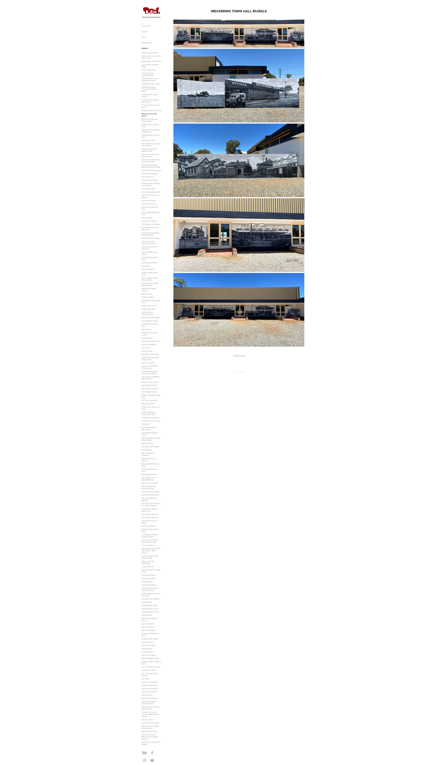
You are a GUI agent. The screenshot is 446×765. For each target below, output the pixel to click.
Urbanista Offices (148, 297)
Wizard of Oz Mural (148, 655)
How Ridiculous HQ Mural (151, 224)
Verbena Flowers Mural (150, 382)
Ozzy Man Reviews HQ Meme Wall (150, 228)
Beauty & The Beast (149, 645)
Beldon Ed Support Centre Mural (151, 396)
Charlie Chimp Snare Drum (151, 341)
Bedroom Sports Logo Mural (149, 273)
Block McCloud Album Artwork (149, 619)
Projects (145, 48)
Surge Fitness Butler (149, 221)
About (144, 37)
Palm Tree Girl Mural (149, 630)
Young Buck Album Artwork (148, 459)
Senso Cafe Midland (149, 344)
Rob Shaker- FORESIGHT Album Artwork (151, 378)
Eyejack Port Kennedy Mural (149, 258)
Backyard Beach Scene (150, 608)
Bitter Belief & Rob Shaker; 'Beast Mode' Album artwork (151, 550)
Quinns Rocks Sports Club (151, 192)
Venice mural (146, 329)
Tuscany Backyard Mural (150, 492)
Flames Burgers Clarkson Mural (151, 136)
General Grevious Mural (150, 723)
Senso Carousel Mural (149, 483)
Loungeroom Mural (148, 578)
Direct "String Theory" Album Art (149, 248)
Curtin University (148, 642)
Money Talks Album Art (150, 514)
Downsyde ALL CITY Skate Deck (151, 571)
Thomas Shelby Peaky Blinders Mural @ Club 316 (151, 166)
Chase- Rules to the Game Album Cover (151, 57)
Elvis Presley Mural (148, 526)
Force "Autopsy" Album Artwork (150, 674)
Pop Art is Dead (147, 719)
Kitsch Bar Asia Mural (149, 263)
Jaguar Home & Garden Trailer (150, 65)
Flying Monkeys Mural (149, 321)
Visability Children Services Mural (151, 662)
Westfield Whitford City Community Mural (150, 589)
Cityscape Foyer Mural (150, 180)
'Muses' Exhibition (148, 363)
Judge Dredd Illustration (150, 417)
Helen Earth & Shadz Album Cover (149, 428)
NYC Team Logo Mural (149, 400)
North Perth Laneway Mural (151, 170)
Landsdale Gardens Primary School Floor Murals (149, 89)
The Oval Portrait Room (150, 388)
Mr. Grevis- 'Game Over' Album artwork (150, 557)
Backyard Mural (147, 338)
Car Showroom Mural (149, 204)
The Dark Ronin (147, 695)
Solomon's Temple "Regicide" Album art (149, 242)
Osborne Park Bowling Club (150, 208)
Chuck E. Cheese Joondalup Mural (148, 74)
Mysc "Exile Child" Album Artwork (150, 196)
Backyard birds (147, 351)
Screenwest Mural (148, 545)
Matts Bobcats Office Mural (151, 61)
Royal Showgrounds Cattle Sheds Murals (151, 439)
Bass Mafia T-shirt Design (151, 238)
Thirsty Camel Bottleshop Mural (151, 213)
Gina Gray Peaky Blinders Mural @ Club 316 (151, 161)
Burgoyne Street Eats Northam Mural (149, 150)
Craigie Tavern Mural (149, 306)
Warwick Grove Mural (149, 385)
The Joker (145, 679)
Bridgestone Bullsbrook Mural (150, 634)
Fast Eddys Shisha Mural (150, 446)
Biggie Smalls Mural (149, 309)
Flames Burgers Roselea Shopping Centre (150, 234)
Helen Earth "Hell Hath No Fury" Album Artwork (151, 504)
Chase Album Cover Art (150, 517)
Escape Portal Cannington (151, 317)
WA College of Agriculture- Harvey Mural (151, 145)
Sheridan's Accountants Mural (150, 530)
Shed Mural (146, 424)
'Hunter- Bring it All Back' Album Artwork (151, 708)
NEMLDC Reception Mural (151, 84)
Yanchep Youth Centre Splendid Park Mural (150, 79)
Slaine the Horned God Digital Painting (150, 284)
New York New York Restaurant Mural (149, 487)
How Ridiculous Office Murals (150, 95)
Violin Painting (147, 450)
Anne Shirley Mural (148, 670)
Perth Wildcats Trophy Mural (149, 325)
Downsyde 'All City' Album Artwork (151, 743)
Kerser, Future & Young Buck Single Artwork (150, 541)
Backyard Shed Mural (149, 698)
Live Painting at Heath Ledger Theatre (149, 535)
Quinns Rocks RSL (148, 189)
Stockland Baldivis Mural (150, 658)
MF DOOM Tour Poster (150, 731)
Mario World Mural (148, 269)
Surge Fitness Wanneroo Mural (150, 408)
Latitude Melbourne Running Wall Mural (149, 413)
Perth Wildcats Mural (149, 392)
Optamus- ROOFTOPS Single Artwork (150, 367)
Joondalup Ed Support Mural (150, 434)
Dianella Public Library (149, 639)
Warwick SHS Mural (148, 404)
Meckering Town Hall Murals (149, 115)
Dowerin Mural (147, 218)
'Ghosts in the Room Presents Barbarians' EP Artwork (150, 714)
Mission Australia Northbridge (148, 562)
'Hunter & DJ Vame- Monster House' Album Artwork (150, 737)
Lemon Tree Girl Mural (150, 682)
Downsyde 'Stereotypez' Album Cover (150, 101)
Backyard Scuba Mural (150, 53)
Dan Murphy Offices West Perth (151, 301)
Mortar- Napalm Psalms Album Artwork (150, 279)
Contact (144, 31)
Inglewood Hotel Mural (150, 173)
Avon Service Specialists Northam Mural (150, 155)
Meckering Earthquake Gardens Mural (150, 120)
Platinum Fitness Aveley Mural (150, 125)
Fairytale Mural (147, 648)
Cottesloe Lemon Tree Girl (151, 421)
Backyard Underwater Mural (149, 470)
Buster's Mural (147, 294)
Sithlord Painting (147, 443)
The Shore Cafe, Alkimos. (151, 599)
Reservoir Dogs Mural (149, 685)
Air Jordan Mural (148, 652)
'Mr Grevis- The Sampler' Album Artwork (150, 727)
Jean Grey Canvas (148, 624)
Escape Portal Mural (149, 200)
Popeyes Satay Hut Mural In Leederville (151, 184)
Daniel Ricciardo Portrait (150, 495)
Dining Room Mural (148, 575)
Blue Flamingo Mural (149, 585)
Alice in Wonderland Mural (151, 667)
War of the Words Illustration (148, 454)
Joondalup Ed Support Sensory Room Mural (150, 372)
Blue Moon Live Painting (150, 354)
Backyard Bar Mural (149, 140)
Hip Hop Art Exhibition (150, 692)
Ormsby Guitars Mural (149, 605)
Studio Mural (146, 348)
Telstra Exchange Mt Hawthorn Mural (149, 702)
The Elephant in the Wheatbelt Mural (149, 479)
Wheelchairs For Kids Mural (149, 522)
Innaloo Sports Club (149, 70)
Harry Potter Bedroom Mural (149, 253)
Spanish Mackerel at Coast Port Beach (151, 594)
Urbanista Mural (147, 566)
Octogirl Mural (147, 615)
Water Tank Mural (148, 627)
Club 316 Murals (147, 177)
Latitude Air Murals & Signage (149, 499)
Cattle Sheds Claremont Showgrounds (150, 358)
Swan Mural (146, 266)
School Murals (147, 43)
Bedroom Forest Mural (150, 688)
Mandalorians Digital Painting (149, 289)
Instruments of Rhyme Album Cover (149, 510)
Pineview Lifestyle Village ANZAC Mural (151, 131)
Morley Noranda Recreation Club (147, 313)
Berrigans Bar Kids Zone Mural (150, 465)
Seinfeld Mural (147, 602)
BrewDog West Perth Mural (151, 110)
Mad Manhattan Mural (149, 474)
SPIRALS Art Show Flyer (150, 612)
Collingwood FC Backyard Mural (151, 106)
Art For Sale (146, 26)
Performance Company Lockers (150, 333)
